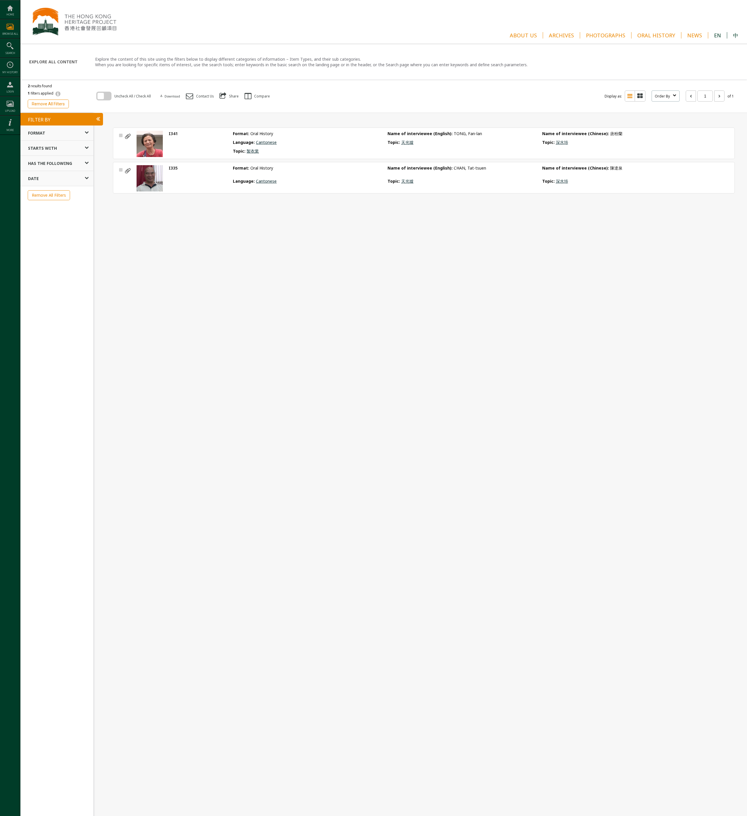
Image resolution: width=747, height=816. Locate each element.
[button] (200, 96)
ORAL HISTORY (656, 35)
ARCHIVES (561, 35)
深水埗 (562, 142)
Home (10, 14)
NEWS (694, 35)
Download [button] (170, 96)
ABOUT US (523, 35)
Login (10, 91)
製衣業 (253, 151)
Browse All (10, 34)
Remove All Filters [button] (48, 104)
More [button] (10, 130)
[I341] (150, 144)
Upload (10, 111)
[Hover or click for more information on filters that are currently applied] (57, 94)
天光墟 (407, 142)
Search (10, 53)
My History (10, 72)
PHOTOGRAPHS (605, 35)
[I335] (150, 178)
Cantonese (266, 142)
